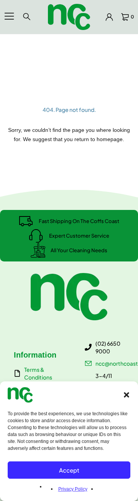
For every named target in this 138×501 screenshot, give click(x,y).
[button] (126, 395)
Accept (69, 470)
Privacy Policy (72, 489)
